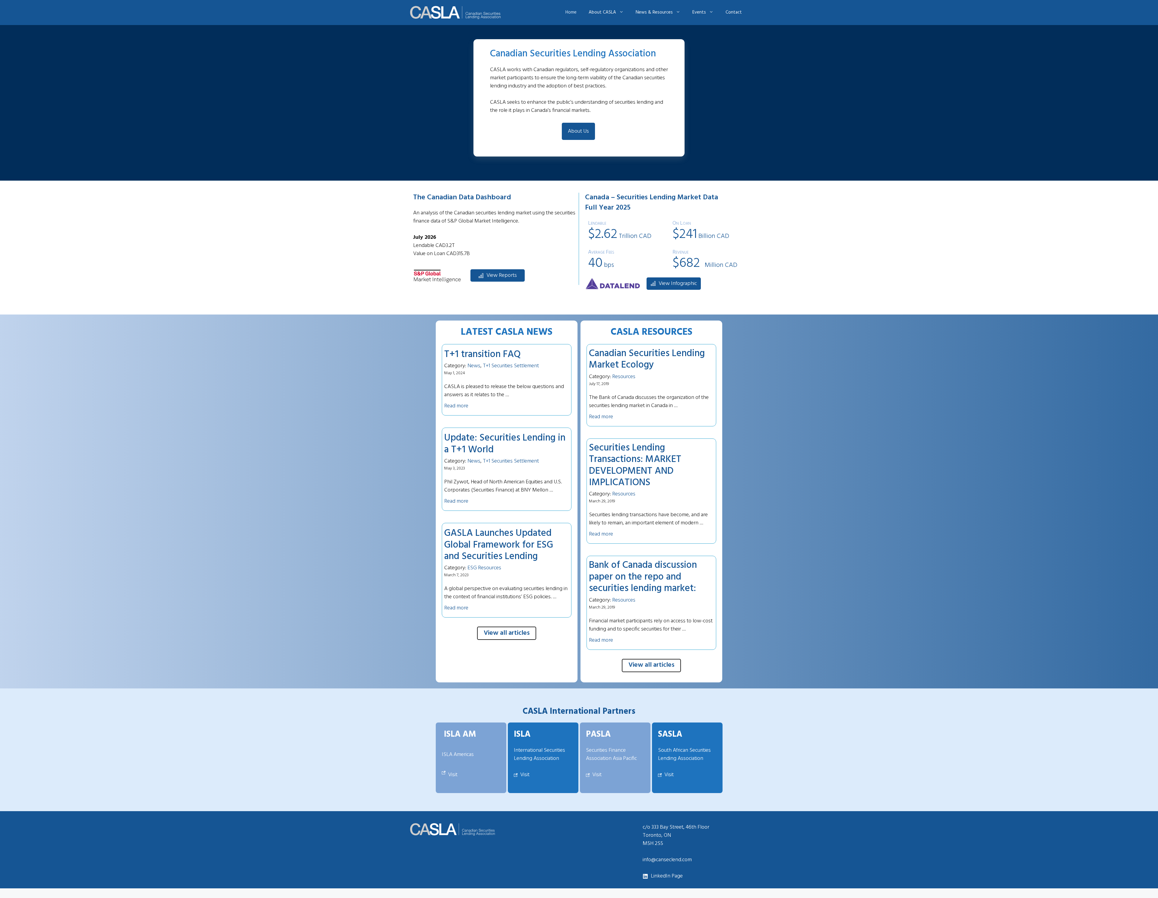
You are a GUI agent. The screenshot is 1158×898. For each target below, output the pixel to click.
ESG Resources (484, 568)
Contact (734, 12)
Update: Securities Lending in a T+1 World (504, 443)
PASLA (598, 734)
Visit (452, 774)
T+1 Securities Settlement (511, 366)
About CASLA (602, 12)
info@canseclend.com (667, 859)
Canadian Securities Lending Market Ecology (647, 359)
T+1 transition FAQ (482, 354)
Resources (623, 376)
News (473, 366)
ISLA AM (460, 734)
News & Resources (654, 12)
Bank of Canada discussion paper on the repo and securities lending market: (643, 577)
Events (699, 12)
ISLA (522, 734)
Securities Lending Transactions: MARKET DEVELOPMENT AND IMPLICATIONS (635, 465)
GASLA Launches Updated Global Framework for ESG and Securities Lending (498, 545)
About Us (578, 131)
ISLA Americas (458, 754)
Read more (456, 406)
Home (571, 12)
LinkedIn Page (667, 876)
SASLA (670, 734)
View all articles (507, 633)
